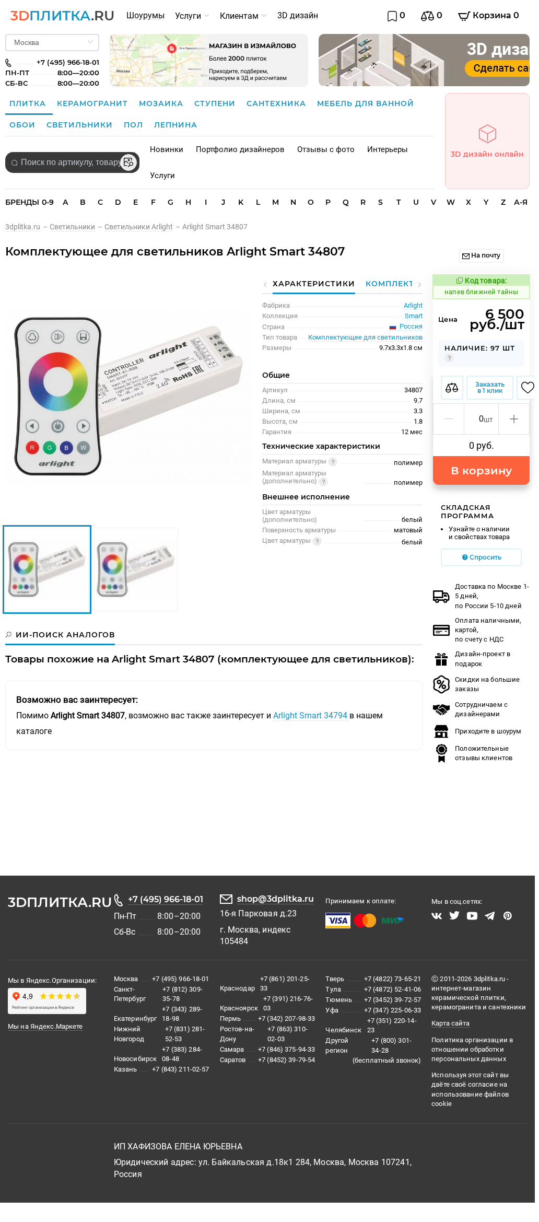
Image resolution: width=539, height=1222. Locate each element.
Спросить (484, 557)
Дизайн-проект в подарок (482, 658)
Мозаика (162, 103)
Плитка (29, 103)
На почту (485, 255)
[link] (27, 227)
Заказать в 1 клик (490, 387)
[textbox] (72, 162)
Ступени (216, 103)
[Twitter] (454, 916)
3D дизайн (297, 15)
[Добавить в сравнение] (452, 388)
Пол (135, 125)
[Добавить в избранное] (528, 388)
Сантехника (278, 103)
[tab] (60, 634)
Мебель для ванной (365, 103)
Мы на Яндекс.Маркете (45, 1026)
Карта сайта (450, 1023)
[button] (448, 419)
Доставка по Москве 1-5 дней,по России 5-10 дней (492, 596)
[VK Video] (436, 916)
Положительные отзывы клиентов (483, 753)
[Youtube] (472, 916)
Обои (23, 125)
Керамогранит (94, 103)
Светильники (80, 125)
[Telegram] (490, 916)
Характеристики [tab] (314, 283)
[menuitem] (145, 15)
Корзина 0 (495, 15)
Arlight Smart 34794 (311, 715)
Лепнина (175, 125)
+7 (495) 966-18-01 (165, 899)
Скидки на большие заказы (487, 684)
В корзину (481, 470)
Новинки (166, 149)
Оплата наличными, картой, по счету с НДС (488, 629)
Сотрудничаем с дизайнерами (481, 709)
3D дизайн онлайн (487, 154)
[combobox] (72, 162)
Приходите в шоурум (488, 731)
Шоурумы (145, 15)
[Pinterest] (507, 916)
